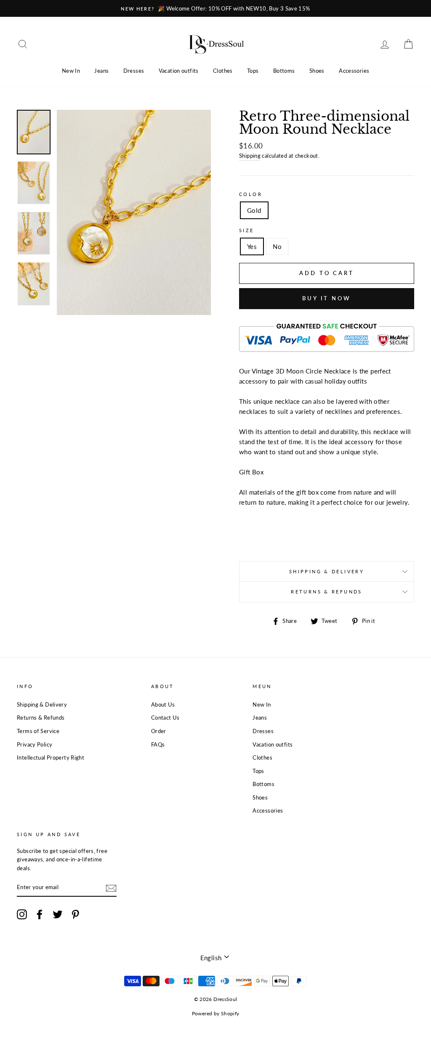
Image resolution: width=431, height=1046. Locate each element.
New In (71, 70)
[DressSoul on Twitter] (58, 914)
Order (158, 731)
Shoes (317, 70)
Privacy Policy (34, 744)
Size (246, 230)
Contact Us (165, 717)
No (277, 246)
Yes (252, 246)
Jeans (101, 70)
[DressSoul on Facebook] (40, 914)
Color (250, 194)
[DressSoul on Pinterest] (75, 914)
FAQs (158, 744)
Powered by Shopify (215, 1013)
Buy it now (326, 298)
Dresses (133, 70)
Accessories (354, 70)
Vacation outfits (179, 70)
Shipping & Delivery (326, 571)
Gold (254, 210)
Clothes (223, 70)
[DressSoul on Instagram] (22, 914)
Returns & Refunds (326, 591)
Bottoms (284, 70)
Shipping (250, 155)
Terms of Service (38, 731)
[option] (215, 8)
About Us (163, 704)
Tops (253, 70)
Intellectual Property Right (50, 757)
